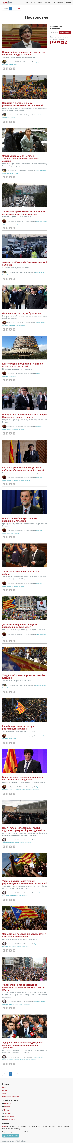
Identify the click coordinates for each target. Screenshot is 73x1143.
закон (37, 736)
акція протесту (39, 272)
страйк (18, 224)
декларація (5, 789)
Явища (4, 1093)
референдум (11, 173)
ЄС (42, 1057)
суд (17, 173)
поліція (17, 842)
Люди (4, 1087)
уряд (15, 64)
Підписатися (64, 32)
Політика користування (10, 1097)
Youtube (7, 1107)
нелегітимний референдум (13, 895)
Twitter (6, 1110)
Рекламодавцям (10, 1120)
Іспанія (37, 115)
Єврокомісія (37, 944)
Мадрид (27, 480)
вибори (44, 685)
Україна (24, 895)
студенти (27, 1004)
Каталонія (5, 64)
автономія (39, 221)
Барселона (39, 787)
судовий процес (20, 325)
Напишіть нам (9, 1116)
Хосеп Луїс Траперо (25, 842)
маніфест (11, 1004)
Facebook (7, 1103)
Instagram (7, 1113)
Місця (4, 1090)
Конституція (12, 376)
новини (11, 64)
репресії (33, 1060)
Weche (4, 1126)
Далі (18, 9)
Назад (6, 9)
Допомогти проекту (10, 1136)
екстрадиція (37, 62)
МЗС (3, 895)
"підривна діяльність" (8, 842)
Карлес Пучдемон (12, 429)
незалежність (6, 117)
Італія (37, 634)
